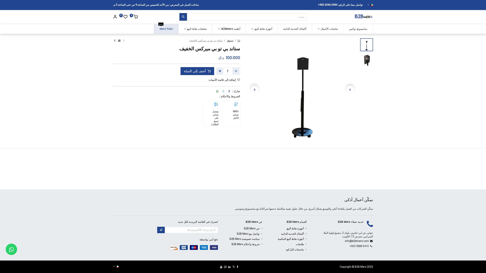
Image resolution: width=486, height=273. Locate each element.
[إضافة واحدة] (219, 71)
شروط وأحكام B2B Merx (246, 244)
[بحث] (183, 17)
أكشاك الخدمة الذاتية (292, 233)
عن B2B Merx (252, 228)
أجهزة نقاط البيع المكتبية (291, 238)
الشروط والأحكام (230, 96)
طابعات (300, 244)
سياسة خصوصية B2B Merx (245, 238)
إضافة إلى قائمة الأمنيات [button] (222, 80)
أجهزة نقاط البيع (295, 228)
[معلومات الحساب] (115, 17)
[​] (237, 267)
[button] (350, 89)
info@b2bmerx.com (357, 240)
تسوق (230, 40)
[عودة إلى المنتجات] (119, 41)
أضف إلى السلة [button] (195, 71)
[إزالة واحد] (235, 71)
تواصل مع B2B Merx (248, 233)
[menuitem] (358, 29)
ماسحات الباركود (295, 249)
